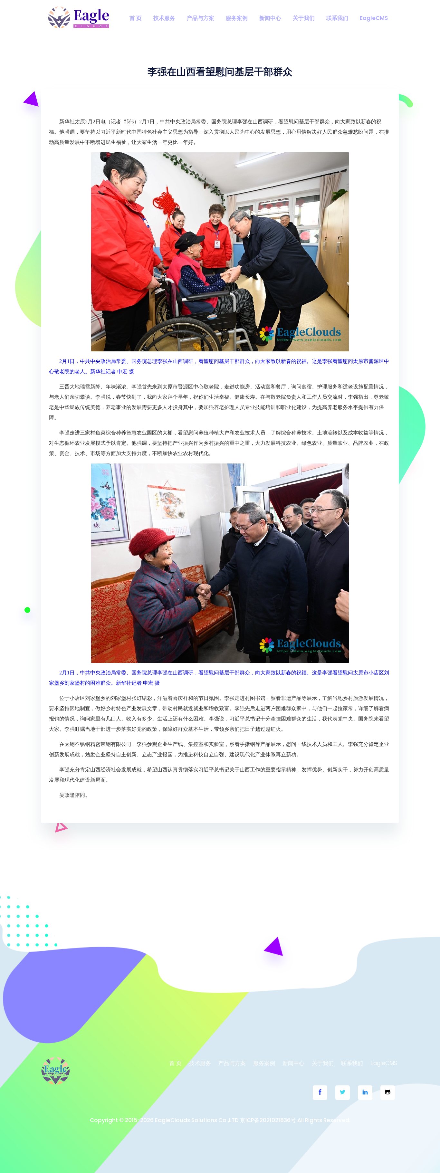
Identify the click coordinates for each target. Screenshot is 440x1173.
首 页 (135, 18)
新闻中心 (270, 18)
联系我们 (337, 18)
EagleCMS (374, 18)
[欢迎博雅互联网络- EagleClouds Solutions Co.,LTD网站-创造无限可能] (78, 17)
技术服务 (164, 18)
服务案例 (237, 18)
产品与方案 (200, 18)
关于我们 (304, 18)
